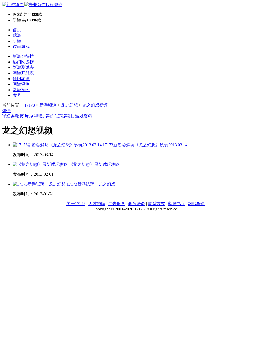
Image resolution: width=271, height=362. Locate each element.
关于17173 (75, 203)
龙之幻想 (69, 105)
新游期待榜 (23, 56)
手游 (17, 41)
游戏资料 (83, 116)
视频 (39, 116)
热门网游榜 (23, 62)
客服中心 (176, 203)
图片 (26, 116)
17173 (29, 105)
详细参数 (11, 116)
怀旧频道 (21, 78)
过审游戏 (21, 46)
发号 (17, 95)
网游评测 (21, 84)
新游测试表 (23, 67)
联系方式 (156, 203)
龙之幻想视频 (95, 105)
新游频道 (47, 105)
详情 (6, 110)
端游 (17, 35)
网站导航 (196, 203)
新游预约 (21, 89)
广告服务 (116, 203)
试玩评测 (64, 116)
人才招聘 (96, 203)
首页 (17, 30)
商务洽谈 (136, 203)
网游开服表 (23, 73)
